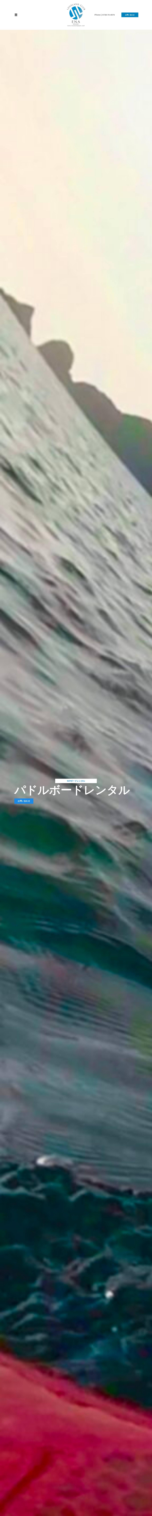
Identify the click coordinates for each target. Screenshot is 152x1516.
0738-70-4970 (108, 15)
